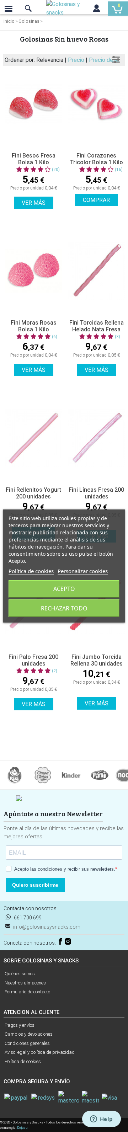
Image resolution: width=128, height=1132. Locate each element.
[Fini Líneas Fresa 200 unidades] (96, 438)
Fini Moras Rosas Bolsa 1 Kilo (34, 326)
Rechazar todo (64, 608)
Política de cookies (23, 1061)
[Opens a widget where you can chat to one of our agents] (101, 1119)
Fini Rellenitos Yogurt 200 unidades (33, 493)
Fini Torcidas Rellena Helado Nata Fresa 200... (96, 329)
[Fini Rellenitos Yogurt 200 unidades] (33, 438)
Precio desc (104, 60)
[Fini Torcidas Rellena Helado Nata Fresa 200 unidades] (96, 271)
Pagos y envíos (19, 1025)
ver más (34, 202)
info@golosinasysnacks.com (46, 927)
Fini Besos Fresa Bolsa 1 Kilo (33, 159)
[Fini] (99, 774)
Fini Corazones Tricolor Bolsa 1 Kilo (96, 159)
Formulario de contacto (27, 991)
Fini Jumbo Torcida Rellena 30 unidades (96, 660)
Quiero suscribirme (35, 885)
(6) (54, 336)
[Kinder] (71, 774)
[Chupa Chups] (42, 774)
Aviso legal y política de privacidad (40, 1052)
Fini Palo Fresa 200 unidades (33, 660)
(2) (54, 670)
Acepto (64, 589)
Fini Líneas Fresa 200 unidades (96, 493)
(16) (119, 169)
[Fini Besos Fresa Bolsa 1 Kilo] (33, 104)
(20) (56, 169)
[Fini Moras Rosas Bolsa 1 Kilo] (33, 271)
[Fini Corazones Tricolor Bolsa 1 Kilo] (96, 104)
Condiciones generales (27, 1043)
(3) (117, 336)
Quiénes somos (20, 973)
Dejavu (22, 1128)
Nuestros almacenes (25, 983)
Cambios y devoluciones (29, 1034)
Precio (77, 60)
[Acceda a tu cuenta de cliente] (97, 10)
